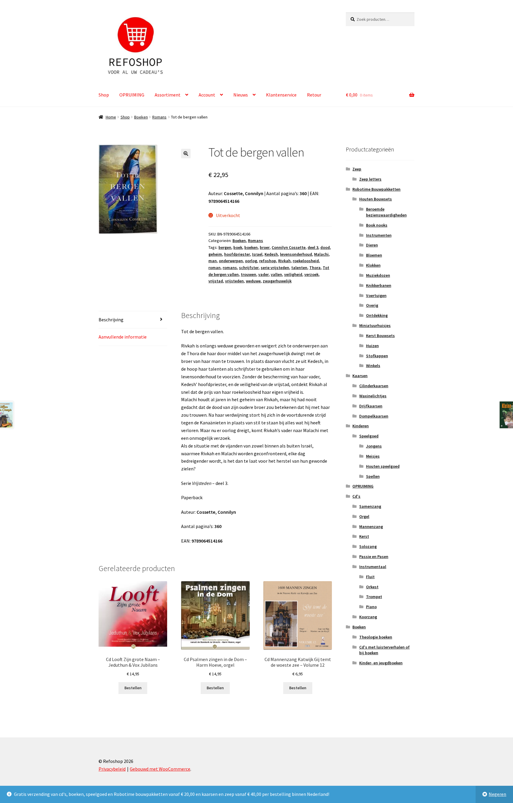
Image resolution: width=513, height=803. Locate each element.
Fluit (370, 576)
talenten (299, 267)
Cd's (356, 496)
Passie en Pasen (373, 556)
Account (207, 95)
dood (325, 247)
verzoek (311, 274)
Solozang (368, 546)
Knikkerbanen (378, 285)
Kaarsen (360, 375)
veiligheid (293, 274)
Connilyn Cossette (288, 247)
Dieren (372, 245)
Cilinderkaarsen (373, 385)
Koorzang (368, 616)
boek (237, 247)
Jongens (374, 446)
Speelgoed (369, 436)
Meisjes (373, 456)
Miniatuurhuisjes (375, 325)
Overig (372, 305)
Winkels (373, 365)
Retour (314, 95)
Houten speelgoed (383, 466)
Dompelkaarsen (373, 416)
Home (111, 117)
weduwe (253, 281)
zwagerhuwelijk (277, 281)
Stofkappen (377, 355)
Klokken (373, 265)
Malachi (321, 254)
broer (265, 247)
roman (214, 267)
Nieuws (240, 95)
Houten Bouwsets (375, 199)
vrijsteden (234, 281)
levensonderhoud (296, 254)
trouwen (248, 274)
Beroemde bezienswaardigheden (386, 212)
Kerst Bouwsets (380, 335)
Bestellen (133, 687)
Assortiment (167, 95)
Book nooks (376, 225)
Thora (315, 267)
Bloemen (374, 255)
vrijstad (215, 281)
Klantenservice (281, 95)
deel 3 (313, 247)
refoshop (267, 260)
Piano (371, 606)
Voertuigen (376, 295)
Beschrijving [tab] (111, 320)
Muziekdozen (378, 275)
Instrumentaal (372, 566)
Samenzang (370, 506)
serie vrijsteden (275, 267)
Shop (104, 95)
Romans (159, 117)
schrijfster (249, 267)
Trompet (374, 596)
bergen (224, 247)
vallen (276, 274)
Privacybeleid (112, 769)
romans (230, 267)
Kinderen (360, 426)
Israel (257, 254)
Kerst (364, 536)
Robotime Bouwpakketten (376, 189)
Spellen (373, 476)
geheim (215, 254)
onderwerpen (231, 260)
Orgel (364, 516)
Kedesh (271, 254)
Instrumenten (379, 235)
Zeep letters (370, 179)
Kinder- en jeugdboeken (381, 663)
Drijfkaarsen (370, 406)
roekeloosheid (306, 260)
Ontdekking (377, 315)
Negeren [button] (497, 794)
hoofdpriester (237, 254)
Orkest (372, 586)
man (212, 260)
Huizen (372, 345)
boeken (251, 247)
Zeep (356, 169)
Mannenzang (371, 526)
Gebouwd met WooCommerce (160, 769)
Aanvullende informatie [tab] (123, 337)
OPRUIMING (131, 95)
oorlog (251, 260)
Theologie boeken (375, 637)
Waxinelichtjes (373, 396)
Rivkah (284, 260)
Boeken (141, 117)
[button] (186, 153)
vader (263, 274)
